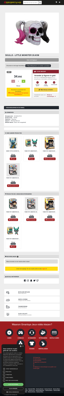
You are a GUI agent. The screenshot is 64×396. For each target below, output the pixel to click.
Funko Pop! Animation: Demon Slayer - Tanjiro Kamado (19, 212)
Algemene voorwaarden (40, 362)
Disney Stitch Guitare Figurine (14, 151)
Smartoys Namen (48, 390)
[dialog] (13, 369)
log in (44, 268)
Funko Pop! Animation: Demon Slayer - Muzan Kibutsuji (19, 178)
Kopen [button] (13, 159)
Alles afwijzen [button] (13, 388)
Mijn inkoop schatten (47, 89)
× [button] (22, 346)
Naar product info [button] (50, 159)
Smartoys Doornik (48, 388)
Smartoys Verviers (31, 391)
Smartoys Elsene (56, 388)
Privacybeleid (37, 360)
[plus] (23, 81)
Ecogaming (37, 357)
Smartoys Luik (32, 390)
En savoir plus (14, 365)
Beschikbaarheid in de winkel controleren (38, 65)
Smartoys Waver (39, 391)
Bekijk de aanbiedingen (51, 95)
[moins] (13, 81)
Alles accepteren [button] (13, 384)
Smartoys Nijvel (57, 390)
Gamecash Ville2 (31, 388)
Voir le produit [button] (13, 220)
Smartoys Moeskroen (40, 390)
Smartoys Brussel (39, 388)
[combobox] (20, 346)
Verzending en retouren (40, 359)
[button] (13, 392)
